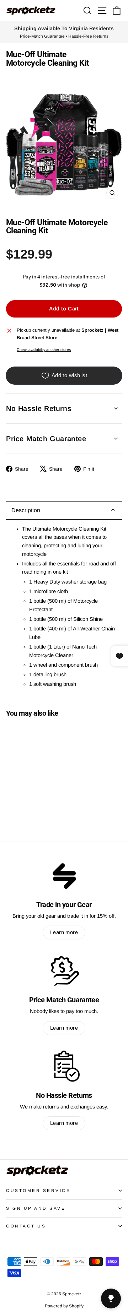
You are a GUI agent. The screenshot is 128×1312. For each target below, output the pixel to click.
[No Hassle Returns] (64, 1066)
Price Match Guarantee (46, 439)
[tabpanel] (64, 608)
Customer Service (38, 1190)
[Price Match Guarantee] (64, 971)
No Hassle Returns (38, 408)
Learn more (64, 932)
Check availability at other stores (44, 349)
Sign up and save (36, 1208)
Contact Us (26, 1226)
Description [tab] (25, 510)
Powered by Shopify (64, 1305)
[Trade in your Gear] (64, 875)
